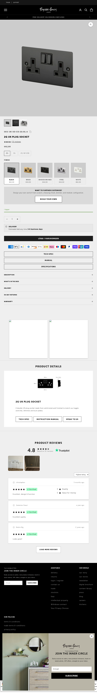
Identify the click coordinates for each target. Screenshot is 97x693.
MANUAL (48, 260)
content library (85, 588)
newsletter (83, 581)
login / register (57, 581)
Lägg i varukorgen (48, 239)
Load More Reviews (48, 549)
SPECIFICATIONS (48, 267)
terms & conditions (12, 622)
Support (16, 2)
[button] (28, 339)
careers (82, 600)
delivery (54, 573)
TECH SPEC (48, 254)
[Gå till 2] (15, 122)
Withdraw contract (59, 604)
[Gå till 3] (23, 122)
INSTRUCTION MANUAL (48, 419)
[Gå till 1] (7, 122)
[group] (15, 463)
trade (53, 588)
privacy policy (10, 629)
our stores (83, 577)
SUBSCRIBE (32, 583)
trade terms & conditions (14, 626)
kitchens (82, 604)
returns (54, 577)
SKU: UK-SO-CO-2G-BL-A (16, 132)
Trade (8, 2)
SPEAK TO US (72, 419)
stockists (54, 592)
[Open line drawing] (48, 384)
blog (81, 596)
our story (83, 573)
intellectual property (59, 600)
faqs (52, 596)
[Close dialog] (92, 636)
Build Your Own (48, 199)
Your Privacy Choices (60, 608)
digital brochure (86, 584)
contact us (55, 584)
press (81, 592)
